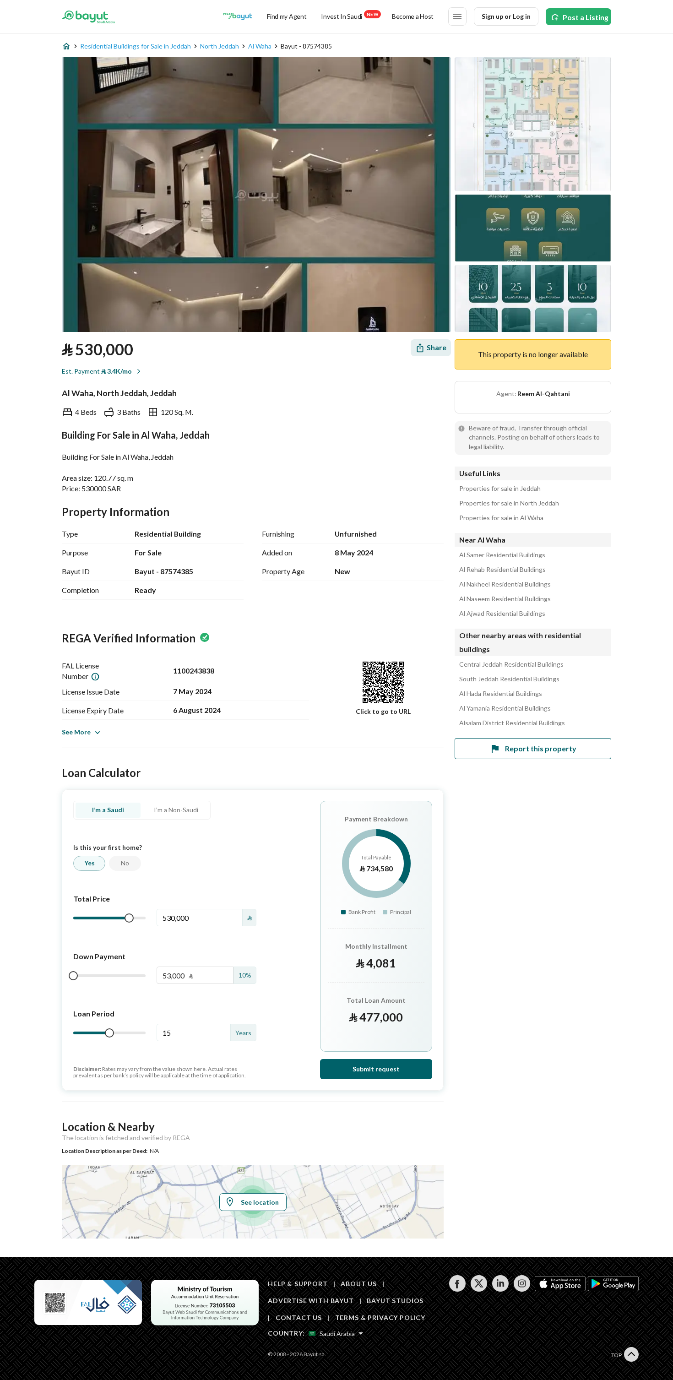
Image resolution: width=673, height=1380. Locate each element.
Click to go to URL (383, 711)
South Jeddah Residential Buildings (509, 679)
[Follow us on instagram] (521, 1289)
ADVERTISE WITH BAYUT (311, 1300)
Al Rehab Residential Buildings (502, 569)
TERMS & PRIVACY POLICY (380, 1317)
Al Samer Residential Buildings (502, 555)
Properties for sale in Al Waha (501, 518)
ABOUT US (359, 1284)
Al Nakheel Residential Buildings (505, 584)
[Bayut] (88, 16)
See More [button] (76, 732)
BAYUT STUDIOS (395, 1300)
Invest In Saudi (349, 15)
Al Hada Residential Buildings (500, 693)
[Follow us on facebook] (457, 1289)
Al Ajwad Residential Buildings (502, 613)
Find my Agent (286, 16)
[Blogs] (238, 16)
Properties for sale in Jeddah (500, 488)
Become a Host (413, 16)
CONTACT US (299, 1317)
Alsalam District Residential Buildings (512, 723)
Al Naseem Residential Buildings (505, 599)
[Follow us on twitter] (478, 1289)
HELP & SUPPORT (298, 1284)
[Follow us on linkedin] (500, 1289)
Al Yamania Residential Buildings (505, 708)
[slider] (129, 918)
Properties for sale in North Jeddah (509, 503)
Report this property (540, 748)
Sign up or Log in (506, 16)
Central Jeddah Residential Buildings (511, 664)
